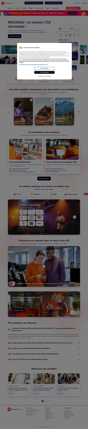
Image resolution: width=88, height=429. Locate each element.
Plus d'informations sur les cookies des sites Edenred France (33, 64)
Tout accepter (44, 72)
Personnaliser (44, 68)
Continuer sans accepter (44, 76)
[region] (44, 61)
